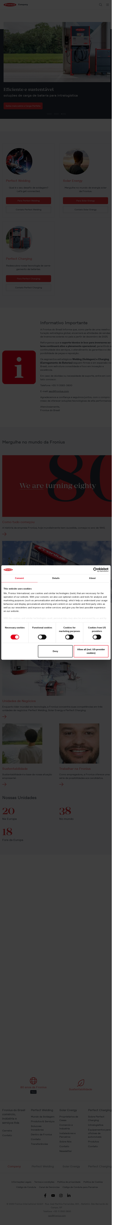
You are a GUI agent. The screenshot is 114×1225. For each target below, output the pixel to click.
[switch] (42, 637)
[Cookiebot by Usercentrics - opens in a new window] (95, 569)
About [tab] (92, 578)
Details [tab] (56, 578)
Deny (55, 651)
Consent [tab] (19, 578)
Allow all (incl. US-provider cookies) (91, 651)
